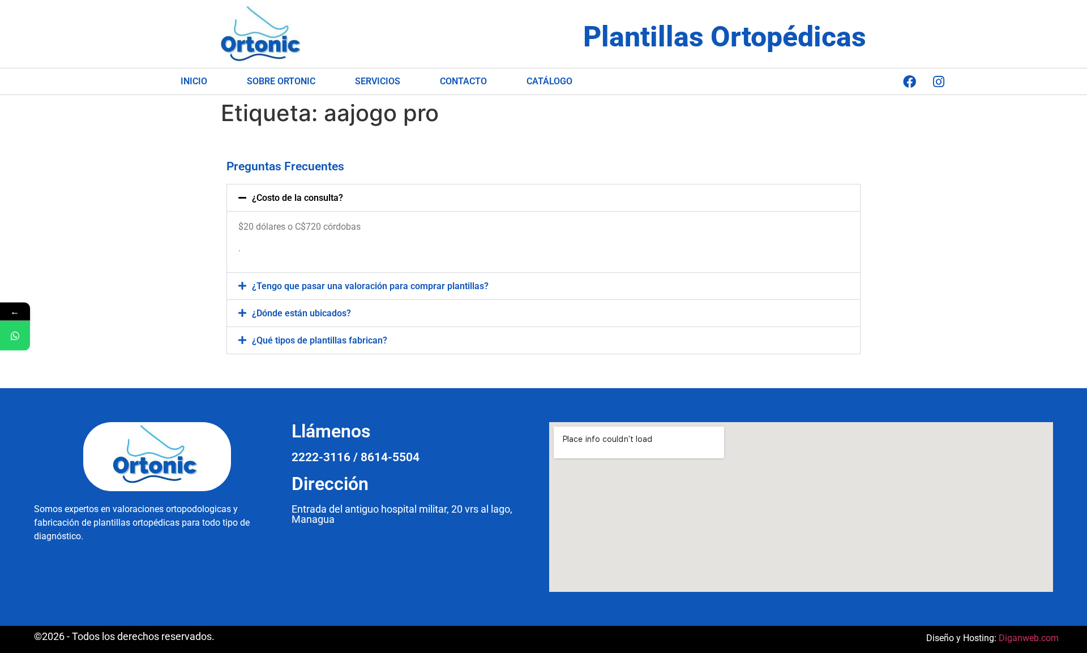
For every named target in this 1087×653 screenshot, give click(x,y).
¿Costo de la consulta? (297, 197)
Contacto (463, 81)
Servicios (377, 81)
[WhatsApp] (15, 336)
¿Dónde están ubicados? (301, 313)
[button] (543, 197)
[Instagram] (939, 81)
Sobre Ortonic (281, 81)
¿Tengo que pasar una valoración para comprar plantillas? (370, 286)
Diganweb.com (1029, 638)
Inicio (194, 81)
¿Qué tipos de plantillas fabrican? (319, 340)
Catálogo (549, 81)
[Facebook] (910, 81)
